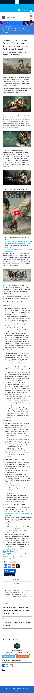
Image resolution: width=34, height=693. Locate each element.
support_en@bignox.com (26, 10)
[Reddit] (31, 17)
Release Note (19, 587)
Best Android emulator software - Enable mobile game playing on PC (17, 6)
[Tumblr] (31, 21)
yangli (18, 583)
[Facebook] (31, 10)
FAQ (14, 587)
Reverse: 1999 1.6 (11, 592)
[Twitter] (31, 14)
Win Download (8, 656)
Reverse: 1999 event (22, 592)
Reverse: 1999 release (20, 596)
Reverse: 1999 (25, 590)
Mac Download (22, 656)
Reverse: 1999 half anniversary (14, 594)
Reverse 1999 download (13, 590)
